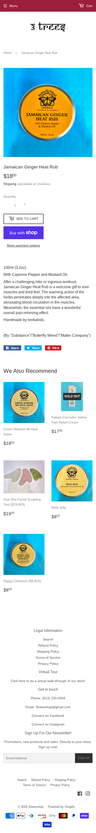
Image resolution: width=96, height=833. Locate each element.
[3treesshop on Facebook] (79, 794)
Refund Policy (48, 645)
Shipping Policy (48, 651)
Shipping (9, 184)
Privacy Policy (48, 663)
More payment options (23, 245)
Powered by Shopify (61, 806)
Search (48, 639)
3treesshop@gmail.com (53, 707)
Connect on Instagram (48, 724)
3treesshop (35, 806)
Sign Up (83, 758)
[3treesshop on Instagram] (88, 794)
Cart (89, 6)
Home (7, 53)
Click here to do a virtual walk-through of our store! (48, 681)
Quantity (9, 196)
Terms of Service (48, 657)
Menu (13, 6)
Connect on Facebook (48, 716)
